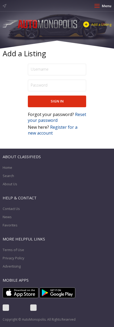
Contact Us (11, 208)
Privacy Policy (13, 258)
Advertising (12, 266)
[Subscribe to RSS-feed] (33, 307)
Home (7, 167)
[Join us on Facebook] (6, 307)
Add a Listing (101, 24)
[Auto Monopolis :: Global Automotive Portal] (40, 24)
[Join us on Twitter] (19, 307)
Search (8, 175)
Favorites (10, 225)
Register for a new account (52, 130)
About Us (10, 184)
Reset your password (57, 117)
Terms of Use (13, 249)
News (7, 216)
